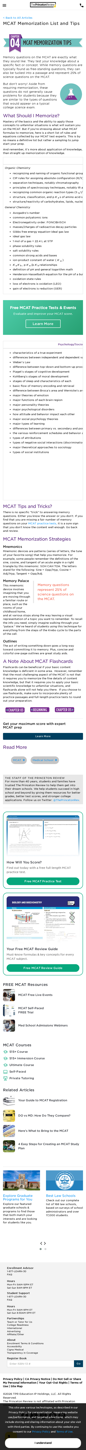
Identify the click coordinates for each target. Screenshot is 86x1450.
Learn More (43, 324)
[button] (40, 1249)
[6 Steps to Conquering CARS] (65, 709)
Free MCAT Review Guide (42, 968)
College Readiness (18, 1325)
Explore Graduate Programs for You (18, 1197)
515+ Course (18, 1051)
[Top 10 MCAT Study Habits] (15, 709)
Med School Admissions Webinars (43, 1025)
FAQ (9, 1274)
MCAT (18, 760)
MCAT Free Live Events (35, 995)
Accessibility (14, 1346)
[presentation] (41, 1243)
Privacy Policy (41, 1431)
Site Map (17, 1386)
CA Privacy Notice (37, 1379)
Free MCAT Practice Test (42, 881)
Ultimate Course (21, 1065)
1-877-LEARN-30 (16, 1271)
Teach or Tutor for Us (19, 1322)
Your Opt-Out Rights (53, 1382)
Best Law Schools (60, 1196)
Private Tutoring (21, 1078)
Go (78, 1363)
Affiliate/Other (15, 1334)
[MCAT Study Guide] (40, 709)
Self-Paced (17, 1071)
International (14, 1328)
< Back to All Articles (17, 17)
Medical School (44, 760)
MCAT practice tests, (43, 523)
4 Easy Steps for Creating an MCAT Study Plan (48, 1146)
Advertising (14, 1331)
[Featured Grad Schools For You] (21, 1180)
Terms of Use (64, 1431)
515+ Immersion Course (27, 1058)
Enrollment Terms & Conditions (25, 1343)
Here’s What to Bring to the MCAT (43, 1130)
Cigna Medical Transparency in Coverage (22, 1351)
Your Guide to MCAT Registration (42, 1100)
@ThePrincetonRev (66, 800)
